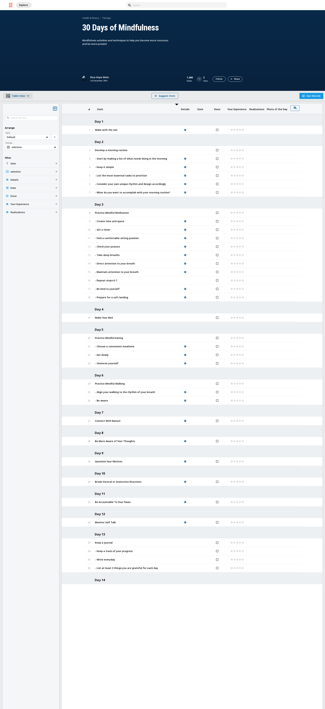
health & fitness (90, 18)
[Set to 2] (234, 130)
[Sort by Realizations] (256, 109)
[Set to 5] (242, 130)
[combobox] (176, 5)
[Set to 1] (231, 130)
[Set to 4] (239, 130)
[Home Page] (10, 5)
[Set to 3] (237, 130)
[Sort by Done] (217, 109)
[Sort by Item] (135, 109)
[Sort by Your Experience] (237, 109)
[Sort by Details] (185, 109)
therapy (106, 18)
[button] (199, 79)
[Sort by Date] (200, 109)
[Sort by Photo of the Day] (277, 109)
